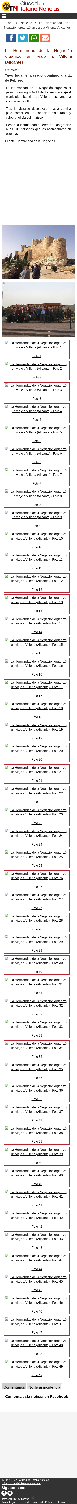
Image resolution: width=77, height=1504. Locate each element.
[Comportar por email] (45, 39)
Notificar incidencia (44, 1387)
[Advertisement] (38, 185)
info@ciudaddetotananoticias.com (21, 1483)
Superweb (23, 1498)
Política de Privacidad (30, 1502)
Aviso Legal (8, 1502)
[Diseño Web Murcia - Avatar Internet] (32, 1498)
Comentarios (14, 1387)
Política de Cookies (56, 1502)
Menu (38, 16)
